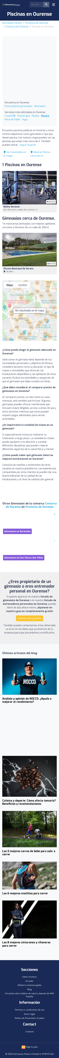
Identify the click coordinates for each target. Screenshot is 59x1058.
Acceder (29, 981)
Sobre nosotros (29, 977)
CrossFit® (10, 115)
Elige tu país (31, 1047)
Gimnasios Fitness (12, 23)
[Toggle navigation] (54, 5)
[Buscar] (46, 4)
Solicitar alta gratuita (29, 618)
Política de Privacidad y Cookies (29, 1018)
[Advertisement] (29, 69)
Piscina (45, 115)
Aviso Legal (29, 1014)
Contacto (29, 1031)
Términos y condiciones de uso (29, 1010)
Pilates (35, 115)
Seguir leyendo (28, 144)
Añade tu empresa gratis (29, 985)
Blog (29, 989)
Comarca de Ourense (17, 26)
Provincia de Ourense (36, 23)
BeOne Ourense (11, 206)
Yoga (25, 119)
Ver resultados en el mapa (29, 310)
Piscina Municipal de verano (18, 268)
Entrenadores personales (18, 106)
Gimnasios (39, 106)
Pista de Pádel (12, 119)
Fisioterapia (23, 115)
